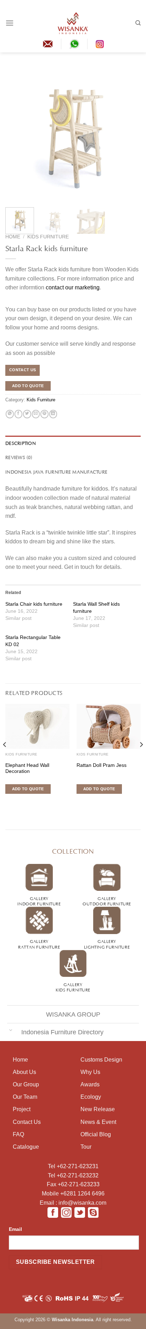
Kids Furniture (48, 236)
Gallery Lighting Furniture (107, 943)
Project (21, 1109)
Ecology (90, 1097)
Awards (90, 1084)
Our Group (26, 1084)
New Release (97, 1109)
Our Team (25, 1097)
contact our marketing (73, 287)
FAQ (18, 1134)
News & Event (98, 1122)
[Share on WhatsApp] (9, 414)
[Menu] (9, 23)
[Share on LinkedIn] (53, 414)
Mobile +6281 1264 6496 (73, 1194)
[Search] (138, 23)
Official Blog (95, 1134)
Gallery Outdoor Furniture (107, 900)
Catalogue (26, 1147)
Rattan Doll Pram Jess (102, 765)
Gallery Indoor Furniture (39, 900)
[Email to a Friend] (36, 414)
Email (15, 1229)
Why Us (90, 1072)
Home (12, 236)
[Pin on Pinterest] (44, 414)
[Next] (129, 134)
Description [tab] (20, 443)
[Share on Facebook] (18, 414)
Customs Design (101, 1060)
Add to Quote (28, 386)
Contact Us (27, 1122)
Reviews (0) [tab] (18, 457)
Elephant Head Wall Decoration (27, 768)
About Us (24, 1072)
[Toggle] (10, 1030)
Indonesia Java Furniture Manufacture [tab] (56, 471)
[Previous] (17, 134)
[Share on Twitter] (27, 414)
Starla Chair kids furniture (33, 604)
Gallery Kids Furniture (73, 986)
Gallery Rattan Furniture (39, 943)
